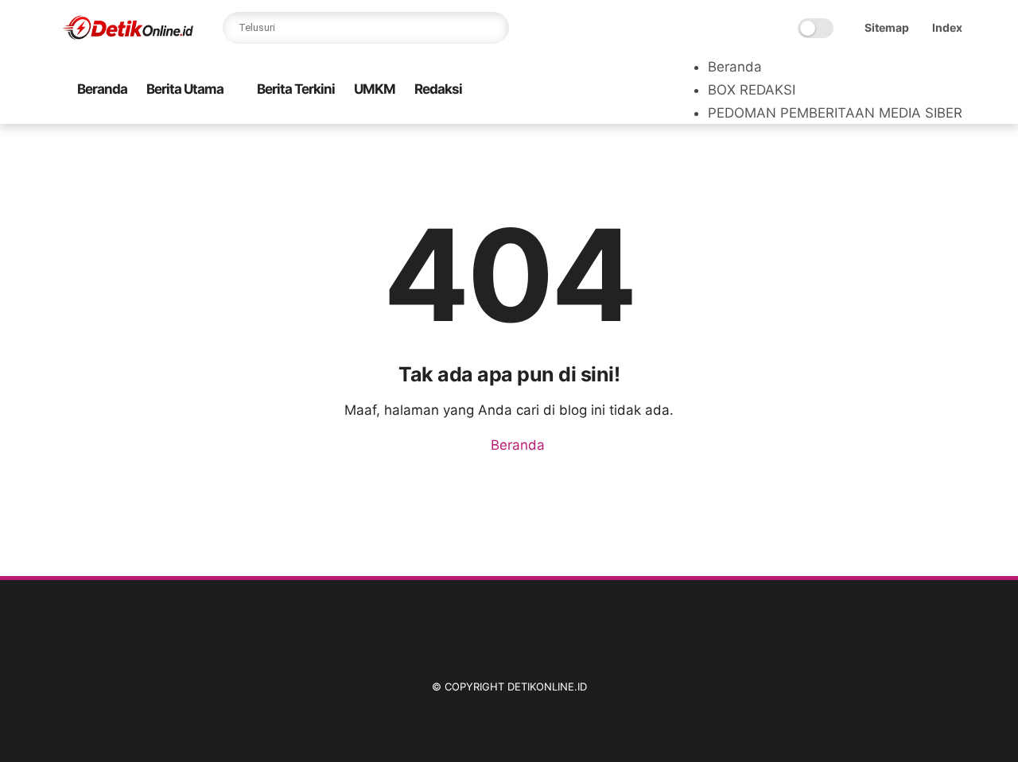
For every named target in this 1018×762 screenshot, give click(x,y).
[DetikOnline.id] (127, 36)
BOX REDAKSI (751, 90)
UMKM (374, 89)
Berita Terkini (296, 89)
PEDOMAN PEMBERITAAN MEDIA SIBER (835, 113)
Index (947, 27)
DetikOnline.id (547, 686)
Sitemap (887, 27)
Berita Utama (184, 89)
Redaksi (438, 89)
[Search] (493, 28)
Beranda (102, 89)
